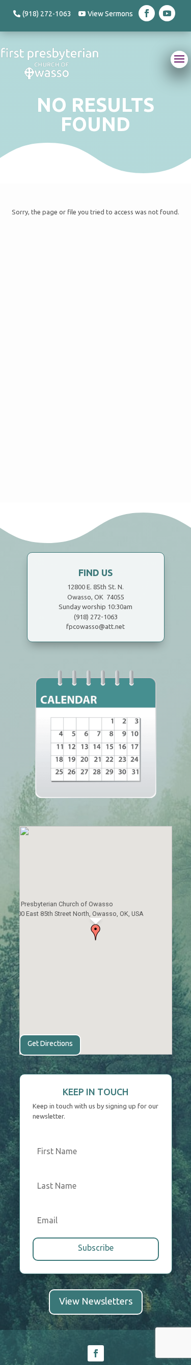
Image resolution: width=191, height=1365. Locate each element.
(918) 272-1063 (46, 14)
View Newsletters (95, 1301)
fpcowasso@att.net (95, 626)
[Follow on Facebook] (147, 13)
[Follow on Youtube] (167, 13)
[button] (96, 932)
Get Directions (50, 1043)
